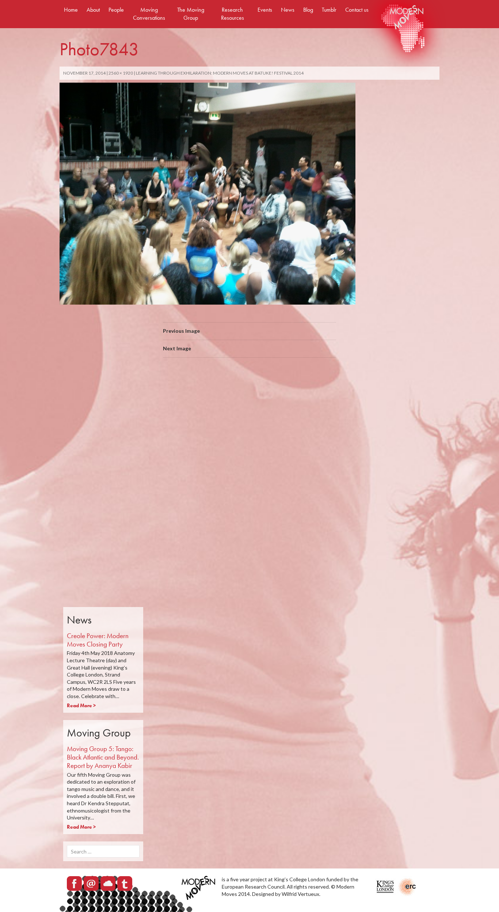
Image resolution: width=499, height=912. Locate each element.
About (93, 10)
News (287, 10)
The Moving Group (190, 14)
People (116, 10)
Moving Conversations (149, 14)
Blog (308, 10)
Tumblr (329, 10)
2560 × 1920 (120, 73)
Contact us (357, 10)
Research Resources (232, 14)
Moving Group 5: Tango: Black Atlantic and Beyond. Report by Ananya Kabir (103, 757)
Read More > (81, 705)
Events (265, 10)
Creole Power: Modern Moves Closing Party (98, 640)
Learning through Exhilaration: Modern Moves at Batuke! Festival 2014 (220, 73)
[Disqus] (249, 466)
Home (71, 10)
